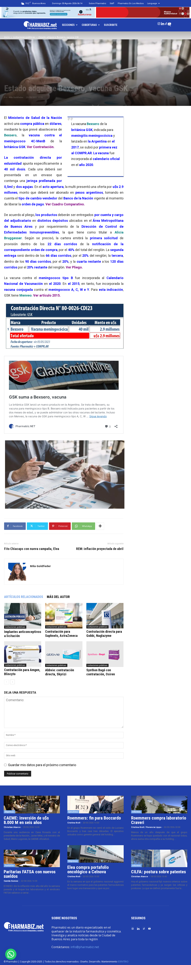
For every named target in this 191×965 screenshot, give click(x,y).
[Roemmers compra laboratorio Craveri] (159, 804)
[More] (100, 526)
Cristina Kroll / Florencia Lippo (146, 827)
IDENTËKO (123, 961)
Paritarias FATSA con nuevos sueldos (30, 874)
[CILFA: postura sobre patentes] (159, 858)
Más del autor (58, 597)
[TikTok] (166, 22)
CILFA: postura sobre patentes (158, 871)
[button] (10, 954)
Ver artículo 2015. (47, 295)
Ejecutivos (73, 811)
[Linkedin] (162, 22)
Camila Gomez (11, 881)
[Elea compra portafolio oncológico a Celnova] (95, 854)
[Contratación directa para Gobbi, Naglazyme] (104, 615)
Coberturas (89, 24)
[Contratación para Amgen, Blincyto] (22, 654)
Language (152, 3)
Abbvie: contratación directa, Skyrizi (59, 672)
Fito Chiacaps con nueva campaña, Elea (31, 549)
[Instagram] (158, 22)
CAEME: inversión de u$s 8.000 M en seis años (26, 820)
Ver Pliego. (74, 267)
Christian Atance (12, 827)
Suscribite (110, 24)
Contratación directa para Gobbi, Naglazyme (104, 634)
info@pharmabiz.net (85, 947)
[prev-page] (6, 682)
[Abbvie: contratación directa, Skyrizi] (63, 654)
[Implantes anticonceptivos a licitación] (22, 616)
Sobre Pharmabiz (97, 3)
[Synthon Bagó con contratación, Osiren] (104, 654)
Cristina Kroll (73, 823)
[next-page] (12, 682)
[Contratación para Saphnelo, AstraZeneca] (63, 615)
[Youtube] (169, 22)
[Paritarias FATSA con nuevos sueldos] (32, 858)
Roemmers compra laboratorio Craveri (158, 820)
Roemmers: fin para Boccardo (94, 818)
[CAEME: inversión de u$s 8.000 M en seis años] (32, 804)
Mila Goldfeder (16, 97)
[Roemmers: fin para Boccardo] (95, 804)
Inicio (7, 37)
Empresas (9, 811)
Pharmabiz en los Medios (131, 3)
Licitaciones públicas (24, 37)
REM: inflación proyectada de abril (99, 549)
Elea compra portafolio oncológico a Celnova (88, 869)
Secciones (68, 24)
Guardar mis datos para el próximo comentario (42, 765)
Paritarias (9, 865)
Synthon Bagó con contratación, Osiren (100, 672)
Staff (112, 3)
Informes (136, 811)
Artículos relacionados (23, 597)
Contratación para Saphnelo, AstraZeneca (61, 634)
